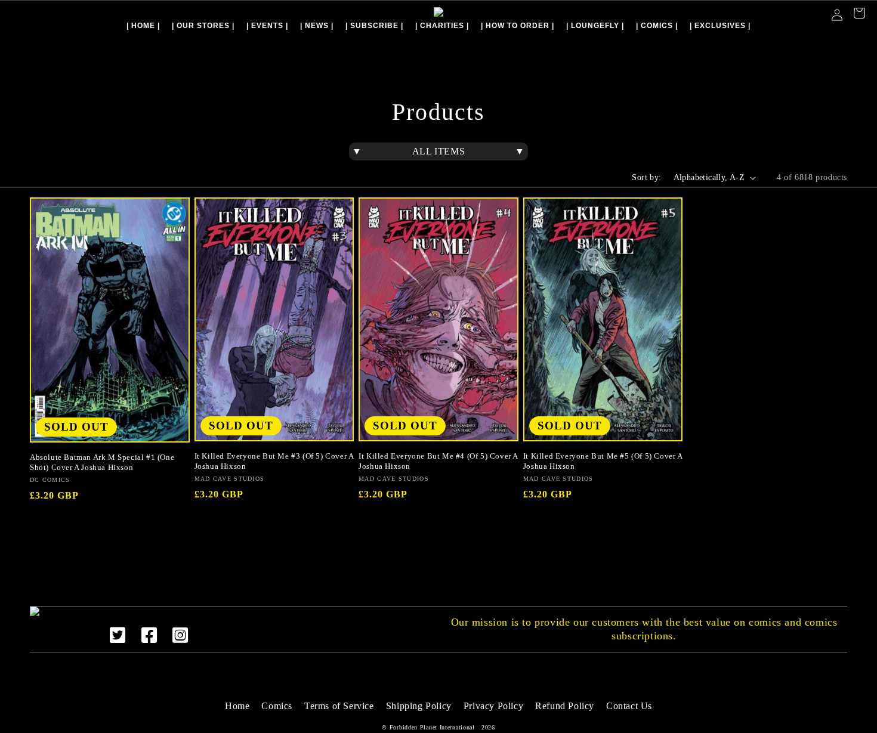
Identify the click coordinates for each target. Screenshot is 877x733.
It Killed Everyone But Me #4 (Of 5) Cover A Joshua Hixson (438, 461)
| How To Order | (517, 25)
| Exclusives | (720, 25)
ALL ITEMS (438, 151)
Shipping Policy (419, 706)
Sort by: (646, 177)
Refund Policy (564, 706)
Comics (276, 706)
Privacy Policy (493, 706)
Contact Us (629, 706)
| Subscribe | (374, 25)
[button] (859, 14)
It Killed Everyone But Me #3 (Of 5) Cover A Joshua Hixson (274, 461)
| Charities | (442, 25)
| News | (316, 25)
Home (237, 706)
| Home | (143, 25)
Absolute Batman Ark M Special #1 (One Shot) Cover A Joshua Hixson (102, 462)
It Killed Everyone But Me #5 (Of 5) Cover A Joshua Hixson (603, 461)
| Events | (267, 25)
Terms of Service (339, 706)
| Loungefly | (595, 25)
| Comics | (657, 25)
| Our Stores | (203, 25)
